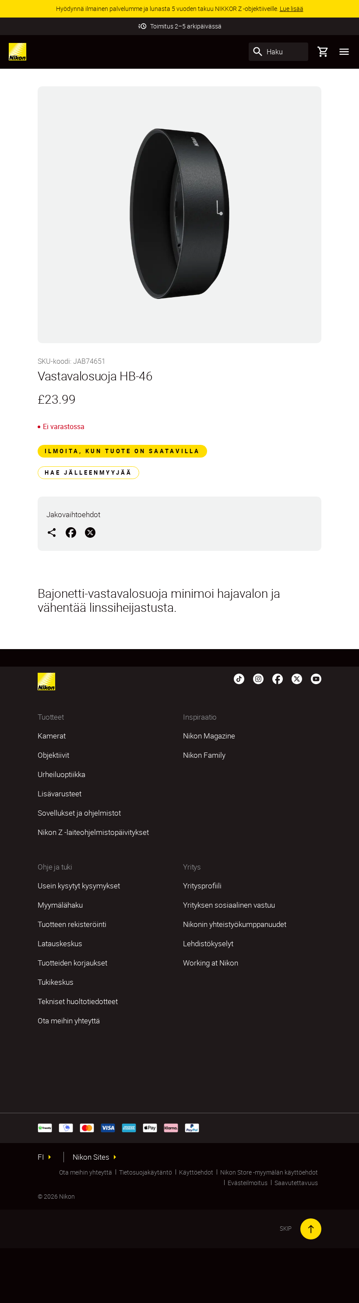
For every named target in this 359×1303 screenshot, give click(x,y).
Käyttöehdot (196, 1172)
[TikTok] (239, 678)
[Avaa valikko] (344, 52)
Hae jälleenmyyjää (88, 472)
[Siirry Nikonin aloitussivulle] (17, 51)
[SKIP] (310, 1228)
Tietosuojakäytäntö (145, 1172)
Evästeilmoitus (247, 1183)
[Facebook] (277, 678)
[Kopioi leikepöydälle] (51, 532)
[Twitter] (297, 678)
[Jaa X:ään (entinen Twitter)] (90, 532)
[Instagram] (258, 678)
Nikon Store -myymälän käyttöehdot (269, 1172)
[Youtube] (316, 678)
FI (41, 1157)
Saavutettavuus (296, 1183)
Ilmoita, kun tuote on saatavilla (122, 451)
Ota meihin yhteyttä (85, 1172)
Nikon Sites (91, 1157)
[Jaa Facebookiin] (71, 532)
